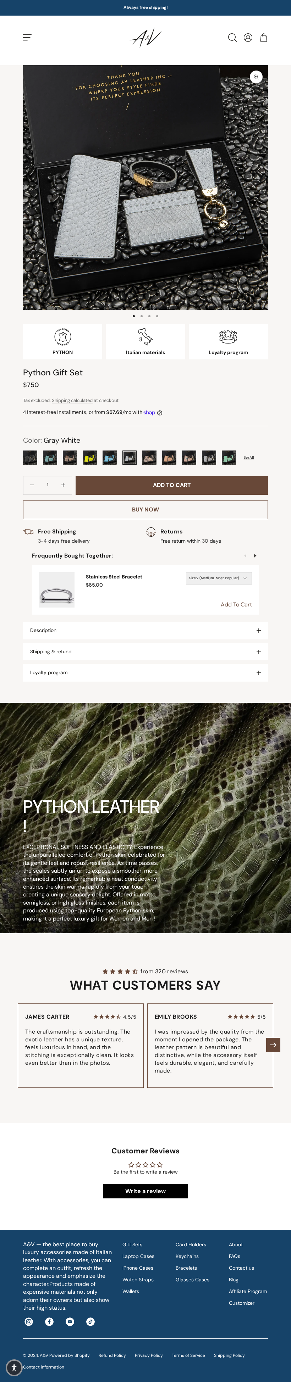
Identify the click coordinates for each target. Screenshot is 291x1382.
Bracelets (186, 1268)
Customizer (241, 1303)
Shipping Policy (229, 1355)
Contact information (43, 1367)
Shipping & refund (51, 651)
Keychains (187, 1256)
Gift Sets (132, 1244)
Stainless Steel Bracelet (114, 576)
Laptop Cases (138, 1256)
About (236, 1244)
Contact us (241, 1268)
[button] (273, 1045)
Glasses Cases (192, 1279)
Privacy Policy (149, 1355)
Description (43, 630)
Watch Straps (138, 1279)
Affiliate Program (248, 1291)
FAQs (234, 1256)
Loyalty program (48, 672)
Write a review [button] (145, 1191)
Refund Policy (112, 1355)
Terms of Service (188, 1355)
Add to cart (172, 485)
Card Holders (191, 1244)
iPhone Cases (137, 1268)
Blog (233, 1279)
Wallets (130, 1291)
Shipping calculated (72, 400)
